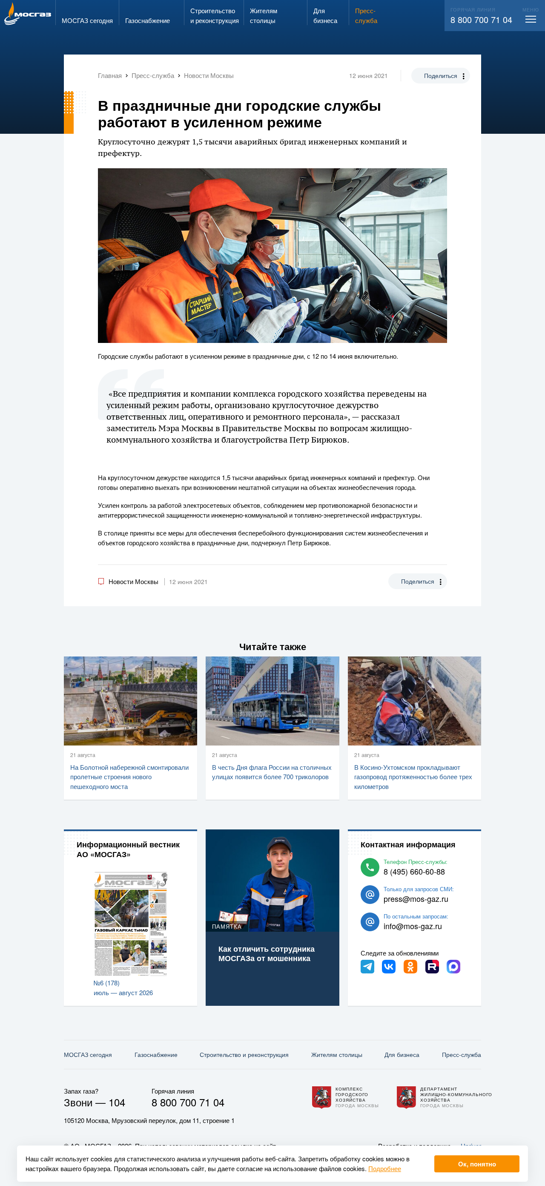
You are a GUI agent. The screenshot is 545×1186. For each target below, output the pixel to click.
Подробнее (384, 1168)
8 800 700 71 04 (481, 19)
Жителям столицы (336, 1054)
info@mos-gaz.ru (413, 925)
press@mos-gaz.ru (416, 898)
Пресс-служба (461, 1054)
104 (117, 1101)
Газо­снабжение (156, 1054)
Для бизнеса (401, 1054)
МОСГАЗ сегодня (88, 1054)
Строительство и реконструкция (244, 1054)
